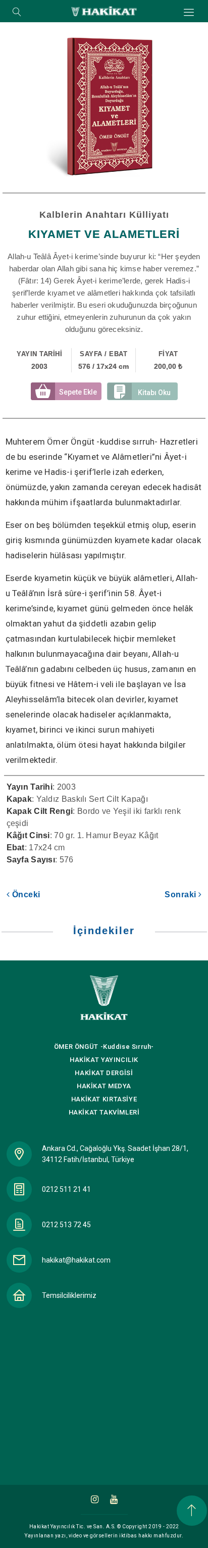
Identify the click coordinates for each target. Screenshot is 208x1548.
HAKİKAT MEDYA (104, 1086)
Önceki (25, 894)
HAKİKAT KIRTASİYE (104, 1099)
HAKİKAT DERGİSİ (104, 1073)
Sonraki (181, 894)
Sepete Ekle (78, 392)
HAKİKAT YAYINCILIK (104, 1059)
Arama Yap (17, 12)
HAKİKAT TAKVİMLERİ (104, 1112)
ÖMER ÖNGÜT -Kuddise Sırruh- (104, 1046)
